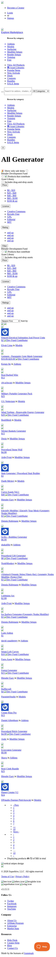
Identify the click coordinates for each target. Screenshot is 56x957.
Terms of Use (7, 876)
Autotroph (29, 953)
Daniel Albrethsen (9, 720)
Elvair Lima (6, 345)
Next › (16, 832)
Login (10, 13)
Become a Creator (15, 8)
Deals (10, 75)
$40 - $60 (11, 195)
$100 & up (12, 201)
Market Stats (13, 928)
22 (14, 829)
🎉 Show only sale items (13, 171)
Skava (4, 757)
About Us (11, 920)
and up (10, 232)
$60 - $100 (12, 198)
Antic (3, 739)
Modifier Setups (22, 382)
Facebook (11, 903)
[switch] (27, 171)
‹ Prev (16, 805)
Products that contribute (18, 176)
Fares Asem (6, 659)
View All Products (15, 65)
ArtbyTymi (6, 457)
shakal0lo (5, 544)
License (5, 206)
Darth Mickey (7, 481)
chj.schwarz (6, 382)
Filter (4, 246)
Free (9, 60)
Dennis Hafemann (9, 521)
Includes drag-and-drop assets (19, 182)
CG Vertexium (8, 401)
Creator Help (13, 943)
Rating (5, 227)
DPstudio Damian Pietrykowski (16, 800)
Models (18, 345)
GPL (9, 217)
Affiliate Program (15, 923)
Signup (10, 18)
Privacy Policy (22, 876)
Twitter (10, 901)
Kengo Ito (6, 364)
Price (4, 185)
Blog (9, 945)
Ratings (5, 303)
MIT (9, 222)
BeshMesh (6, 420)
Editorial (11, 219)
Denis (4, 438)
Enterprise (12, 926)
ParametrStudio (8, 696)
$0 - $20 (11, 190)
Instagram (11, 906)
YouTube (11, 909)
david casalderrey (9, 640)
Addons (17, 364)
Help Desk (12, 940)
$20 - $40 (11, 193)
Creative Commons (16, 211)
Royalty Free (13, 214)
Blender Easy (7, 499)
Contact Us (12, 948)
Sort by (24, 321)
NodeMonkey (7, 563)
